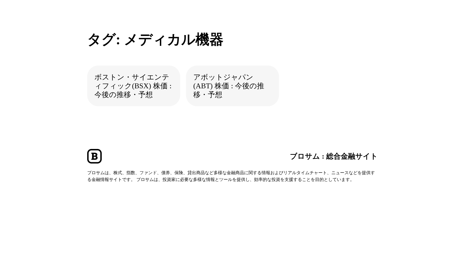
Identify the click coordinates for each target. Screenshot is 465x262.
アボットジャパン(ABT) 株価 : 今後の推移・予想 (228, 85)
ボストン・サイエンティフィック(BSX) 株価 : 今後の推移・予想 (132, 85)
